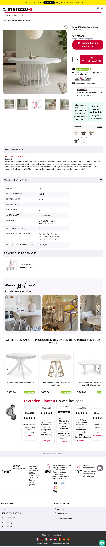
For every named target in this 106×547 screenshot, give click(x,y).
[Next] (65, 59)
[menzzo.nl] (51, 539)
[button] (66, 27)
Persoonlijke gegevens (64, 513)
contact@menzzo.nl (90, 468)
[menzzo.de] (42, 539)
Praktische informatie (20, 253)
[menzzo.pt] (68, 539)
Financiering (7, 522)
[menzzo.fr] (38, 539)
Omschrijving (13, 149)
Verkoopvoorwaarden (63, 518)
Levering (5, 509)
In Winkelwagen (91, 59)
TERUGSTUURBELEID (11, 513)
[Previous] (8, 369)
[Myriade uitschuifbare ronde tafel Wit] (20, 365)
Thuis (4, 20)
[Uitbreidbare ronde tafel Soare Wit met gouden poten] (56, 365)
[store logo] (51, 8)
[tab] (53, 149)
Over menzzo (60, 509)
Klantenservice (8, 526)
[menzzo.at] (55, 539)
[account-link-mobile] (98, 8)
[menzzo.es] (64, 539)
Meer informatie (15, 180)
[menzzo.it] (46, 539)
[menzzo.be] (60, 539)
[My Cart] (102, 8)
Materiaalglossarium (10, 517)
